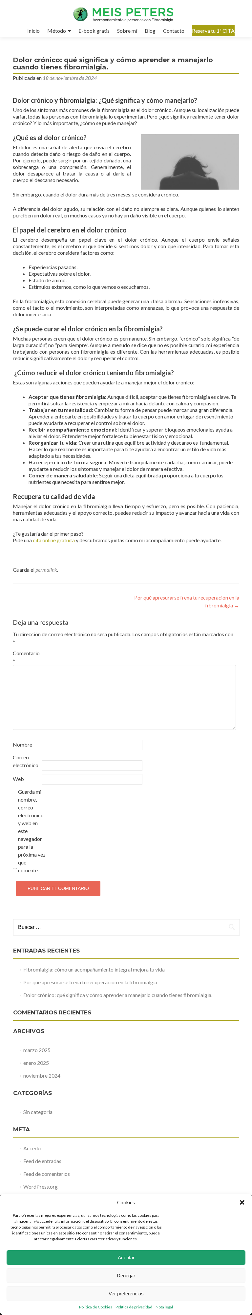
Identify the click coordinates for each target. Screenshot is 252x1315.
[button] (242, 1202)
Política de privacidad (134, 1307)
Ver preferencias (126, 1293)
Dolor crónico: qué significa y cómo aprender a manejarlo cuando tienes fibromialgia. (117, 995)
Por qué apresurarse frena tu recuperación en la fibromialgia (90, 982)
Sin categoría (37, 1112)
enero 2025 (36, 1063)
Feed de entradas (42, 1161)
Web (18, 779)
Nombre (22, 744)
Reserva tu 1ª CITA (213, 31)
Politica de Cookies (95, 1307)
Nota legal (164, 1307)
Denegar (126, 1275)
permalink (46, 569)
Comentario (26, 657)
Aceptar (126, 1257)
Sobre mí (127, 31)
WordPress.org (40, 1186)
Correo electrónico (25, 761)
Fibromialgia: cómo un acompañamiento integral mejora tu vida (94, 969)
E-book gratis (94, 31)
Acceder (32, 1148)
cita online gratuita (54, 540)
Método (56, 31)
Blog (150, 31)
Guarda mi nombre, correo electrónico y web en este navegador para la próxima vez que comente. (32, 830)
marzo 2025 (37, 1050)
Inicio (33, 31)
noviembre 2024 (41, 1075)
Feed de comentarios (46, 1174)
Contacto (173, 31)
